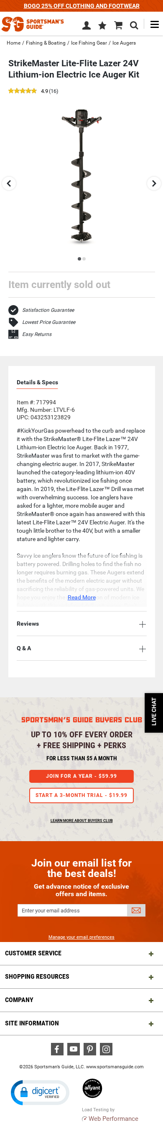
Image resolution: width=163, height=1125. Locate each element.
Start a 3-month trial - (81, 795)
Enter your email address (51, 910)
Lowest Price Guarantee (48, 322)
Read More (82, 597)
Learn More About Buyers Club (82, 821)
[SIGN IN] (86, 27)
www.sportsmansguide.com (115, 1067)
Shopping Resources (37, 976)
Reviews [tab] (28, 623)
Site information (32, 1023)
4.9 (44, 91)
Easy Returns (36, 334)
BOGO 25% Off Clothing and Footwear (82, 6)
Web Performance (113, 1118)
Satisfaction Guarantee (48, 310)
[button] (102, 26)
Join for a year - (81, 776)
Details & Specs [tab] (37, 382)
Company (19, 1000)
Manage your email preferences (81, 937)
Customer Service (33, 953)
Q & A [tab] (24, 648)
